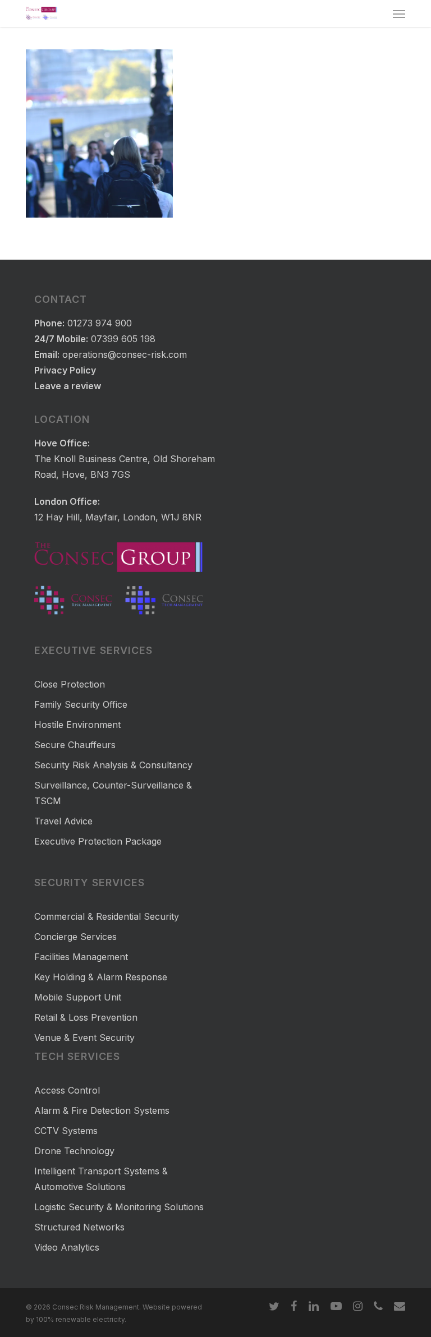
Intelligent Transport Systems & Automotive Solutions (101, 1178)
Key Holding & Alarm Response (100, 977)
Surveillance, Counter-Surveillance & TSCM (113, 793)
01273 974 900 (99, 323)
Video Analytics (66, 1247)
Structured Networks (79, 1227)
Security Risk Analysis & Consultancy (113, 765)
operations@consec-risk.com (124, 354)
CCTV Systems (66, 1130)
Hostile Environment (77, 724)
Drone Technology (74, 1150)
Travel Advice (63, 821)
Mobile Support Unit (77, 997)
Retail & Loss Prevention (85, 1017)
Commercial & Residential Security (106, 916)
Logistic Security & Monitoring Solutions (119, 1206)
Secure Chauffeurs (75, 744)
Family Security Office (80, 704)
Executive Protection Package (98, 841)
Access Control (67, 1090)
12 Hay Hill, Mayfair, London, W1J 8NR (117, 517)
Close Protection (69, 684)
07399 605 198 (123, 338)
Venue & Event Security (84, 1037)
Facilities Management (81, 956)
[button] (399, 13)
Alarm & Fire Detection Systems (101, 1110)
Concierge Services (75, 936)
